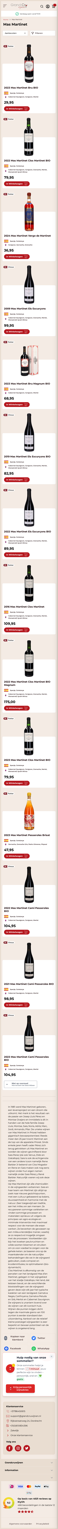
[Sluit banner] (51, 1356)
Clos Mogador (39, 1164)
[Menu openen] (5, 6)
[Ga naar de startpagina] (19, 6)
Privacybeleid (42, 1524)
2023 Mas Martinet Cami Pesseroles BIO (26, 1058)
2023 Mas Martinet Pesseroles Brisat (27, 835)
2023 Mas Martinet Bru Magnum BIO (27, 383)
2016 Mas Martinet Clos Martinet (24, 606)
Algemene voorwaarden (20, 1524)
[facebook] (9, 1448)
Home (5, 19)
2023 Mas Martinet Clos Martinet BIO (27, 760)
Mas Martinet (17, 19)
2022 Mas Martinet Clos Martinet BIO (27, 160)
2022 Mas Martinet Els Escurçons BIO (27, 531)
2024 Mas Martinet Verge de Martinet (27, 235)
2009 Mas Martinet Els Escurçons (25, 308)
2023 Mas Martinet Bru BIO (21, 87)
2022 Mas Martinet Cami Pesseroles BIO (26, 910)
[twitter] (26, 1448)
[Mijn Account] (47, 6)
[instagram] (18, 1448)
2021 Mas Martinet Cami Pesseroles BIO (29, 984)
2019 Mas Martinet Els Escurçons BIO (27, 456)
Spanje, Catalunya (17, 93)
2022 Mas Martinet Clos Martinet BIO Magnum (27, 683)
